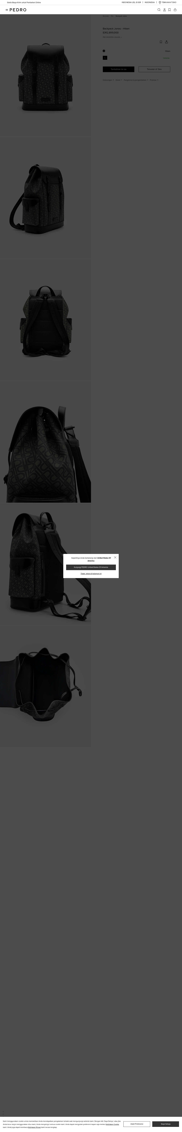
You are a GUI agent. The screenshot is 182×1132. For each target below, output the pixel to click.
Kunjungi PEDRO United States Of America (91, 567)
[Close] (115, 557)
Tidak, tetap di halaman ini (91, 574)
